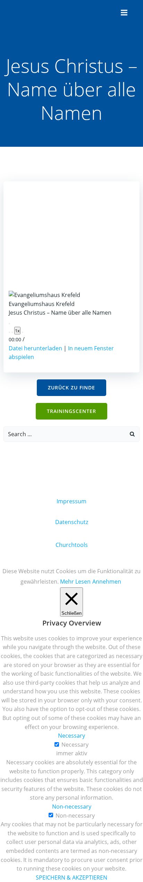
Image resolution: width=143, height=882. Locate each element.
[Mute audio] (9, 332)
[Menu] (123, 13)
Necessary (75, 744)
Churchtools (72, 545)
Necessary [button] (71, 735)
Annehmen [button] (106, 581)
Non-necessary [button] (71, 806)
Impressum (71, 501)
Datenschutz (71, 522)
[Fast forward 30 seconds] (22, 332)
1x (17, 330)
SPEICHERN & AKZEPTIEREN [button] (71, 877)
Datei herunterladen (35, 348)
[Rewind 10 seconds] (12, 332)
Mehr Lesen (75, 581)
